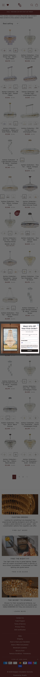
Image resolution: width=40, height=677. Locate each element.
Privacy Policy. (30, 347)
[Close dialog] (38, 325)
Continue (29, 350)
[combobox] (22, 342)
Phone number (24, 340)
